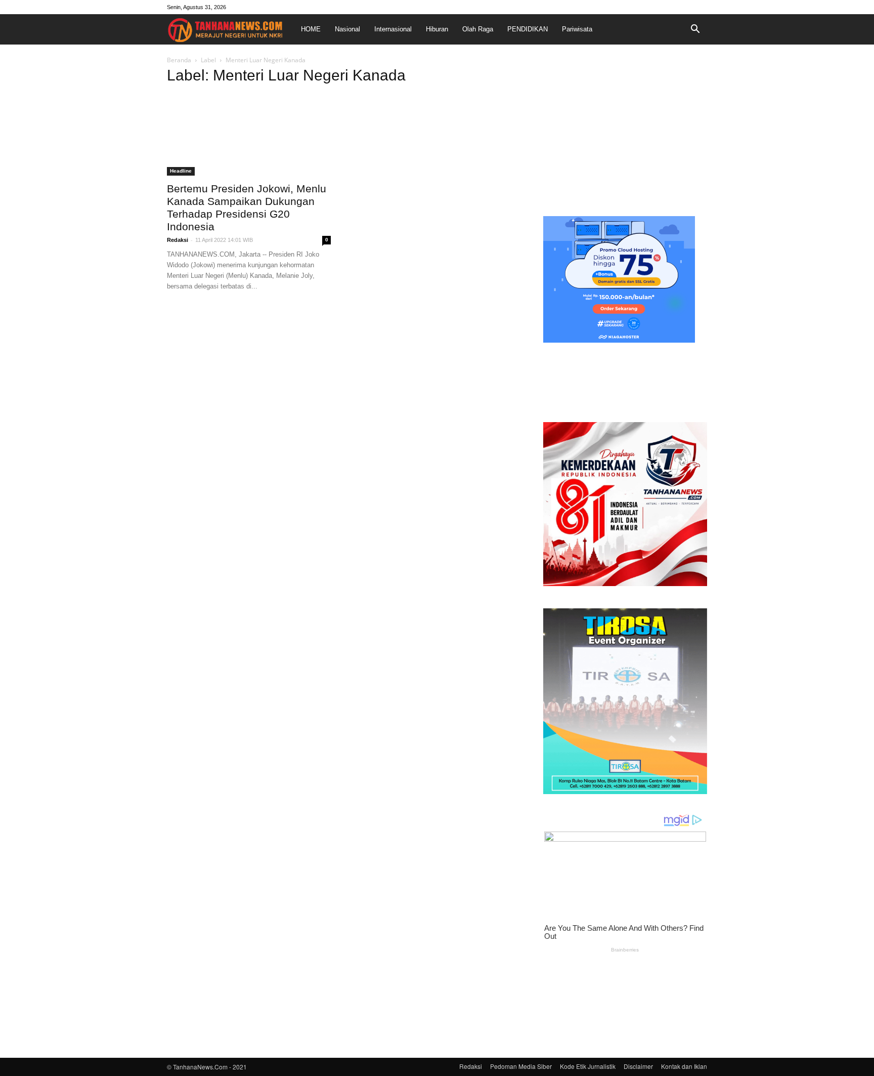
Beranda (179, 60)
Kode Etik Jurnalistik (588, 1066)
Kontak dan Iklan (684, 1066)
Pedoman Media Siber (521, 1066)
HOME (311, 29)
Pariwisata (577, 29)
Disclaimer (638, 1066)
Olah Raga (477, 29)
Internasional (393, 29)
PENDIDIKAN (527, 29)
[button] (695, 29)
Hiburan (437, 29)
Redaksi (177, 240)
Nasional (347, 29)
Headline (181, 171)
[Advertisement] (625, 133)
